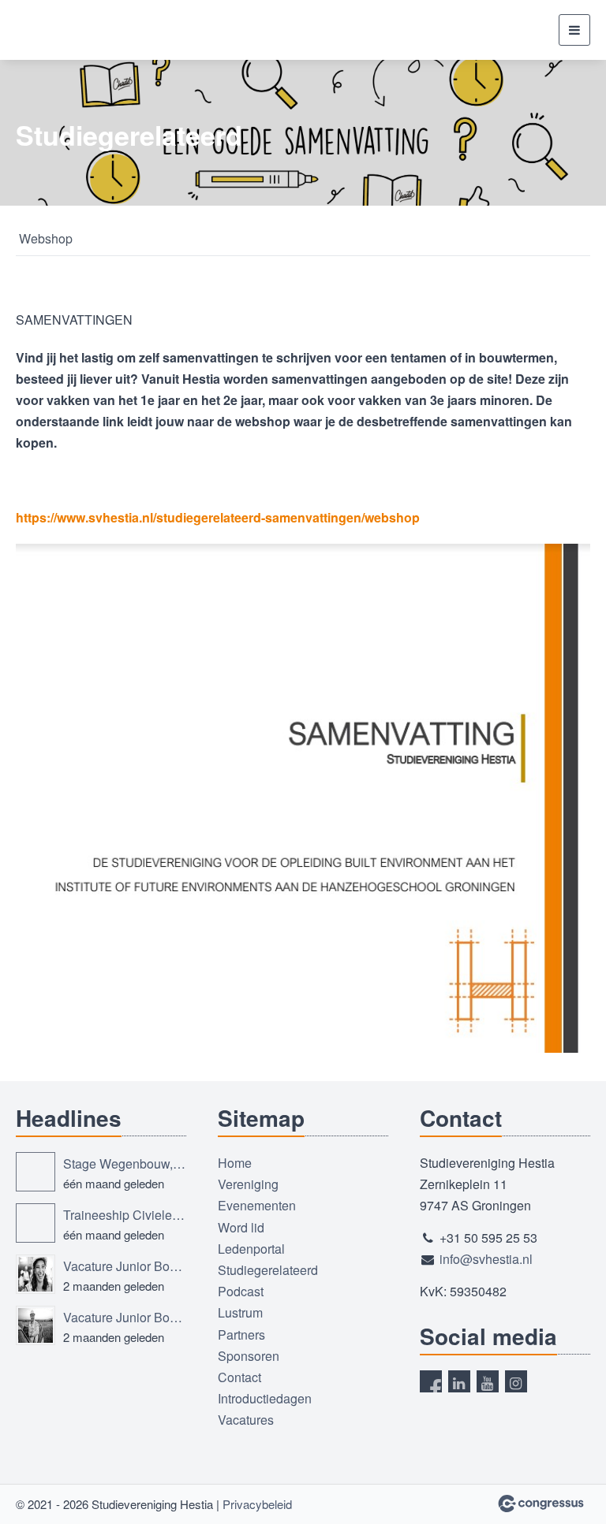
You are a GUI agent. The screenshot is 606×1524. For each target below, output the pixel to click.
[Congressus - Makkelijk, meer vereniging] (541, 1503)
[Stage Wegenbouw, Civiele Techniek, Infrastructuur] (35, 1171)
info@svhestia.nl (486, 1259)
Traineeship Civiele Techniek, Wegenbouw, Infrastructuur (124, 1215)
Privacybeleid (257, 1504)
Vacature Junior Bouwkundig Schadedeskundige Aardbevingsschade (124, 1266)
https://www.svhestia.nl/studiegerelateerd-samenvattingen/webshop (218, 517)
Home (235, 1163)
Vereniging (248, 1184)
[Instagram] (516, 1381)
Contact (239, 1377)
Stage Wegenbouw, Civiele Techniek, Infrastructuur (124, 1163)
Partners (241, 1334)
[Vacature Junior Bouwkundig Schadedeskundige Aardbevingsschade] (35, 1274)
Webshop (46, 238)
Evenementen (257, 1205)
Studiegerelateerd (268, 1270)
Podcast (241, 1291)
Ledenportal (251, 1249)
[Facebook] (431, 1381)
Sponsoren (248, 1356)
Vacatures (246, 1420)
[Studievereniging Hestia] (75, 30)
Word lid (241, 1227)
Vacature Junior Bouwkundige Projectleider (124, 1317)
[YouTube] (488, 1381)
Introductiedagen (265, 1398)
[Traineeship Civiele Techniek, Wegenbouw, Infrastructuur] (35, 1223)
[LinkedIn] (459, 1381)
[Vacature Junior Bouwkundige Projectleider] (35, 1325)
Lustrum (240, 1312)
